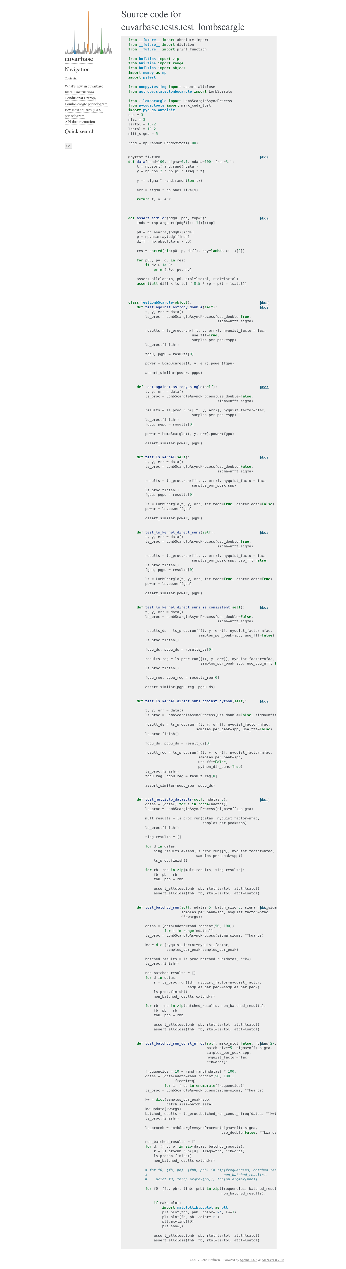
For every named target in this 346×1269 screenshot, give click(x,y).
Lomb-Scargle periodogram (86, 104)
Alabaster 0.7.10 (273, 1259)
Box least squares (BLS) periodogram (84, 112)
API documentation (80, 121)
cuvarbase (79, 58)
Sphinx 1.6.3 (248, 1259)
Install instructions (79, 92)
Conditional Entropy (80, 97)
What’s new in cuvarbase (84, 86)
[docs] (265, 157)
